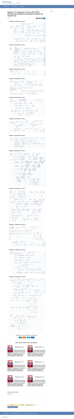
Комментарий (9, 393)
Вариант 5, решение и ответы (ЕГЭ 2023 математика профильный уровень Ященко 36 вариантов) (16, 384)
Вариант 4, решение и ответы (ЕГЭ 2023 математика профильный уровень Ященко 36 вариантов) (36, 369)
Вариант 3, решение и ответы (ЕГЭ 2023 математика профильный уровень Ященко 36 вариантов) (16, 369)
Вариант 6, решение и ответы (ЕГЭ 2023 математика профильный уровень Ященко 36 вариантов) (36, 384)
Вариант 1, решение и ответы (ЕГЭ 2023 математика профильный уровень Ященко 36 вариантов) (16, 354)
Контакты (34, 413)
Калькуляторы (22, 6)
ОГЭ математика (14, 6)
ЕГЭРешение (6, 2)
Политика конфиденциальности (15, 413)
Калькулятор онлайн (27, 413)
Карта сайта (5, 413)
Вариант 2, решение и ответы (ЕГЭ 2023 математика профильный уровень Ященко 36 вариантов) (36, 354)
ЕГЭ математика (6, 6)
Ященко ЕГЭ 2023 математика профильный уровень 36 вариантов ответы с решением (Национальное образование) (28, 10)
